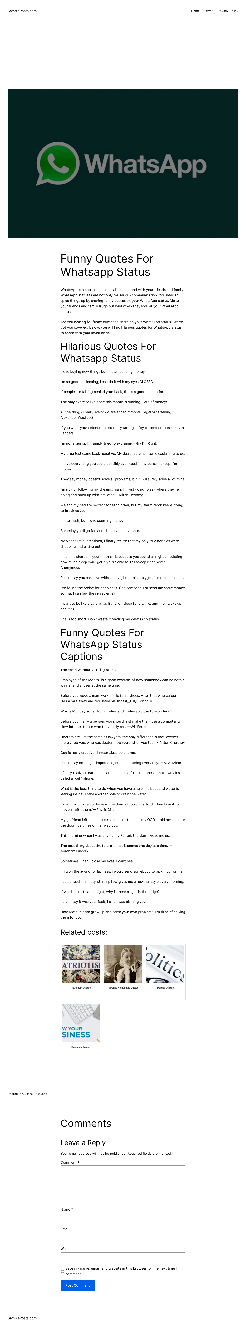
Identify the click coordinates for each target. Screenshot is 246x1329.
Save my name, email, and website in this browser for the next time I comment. (121, 1271)
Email (66, 1229)
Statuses (40, 1094)
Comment (70, 1162)
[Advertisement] (123, 62)
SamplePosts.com (22, 11)
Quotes (27, 1094)
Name (67, 1209)
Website (67, 1249)
